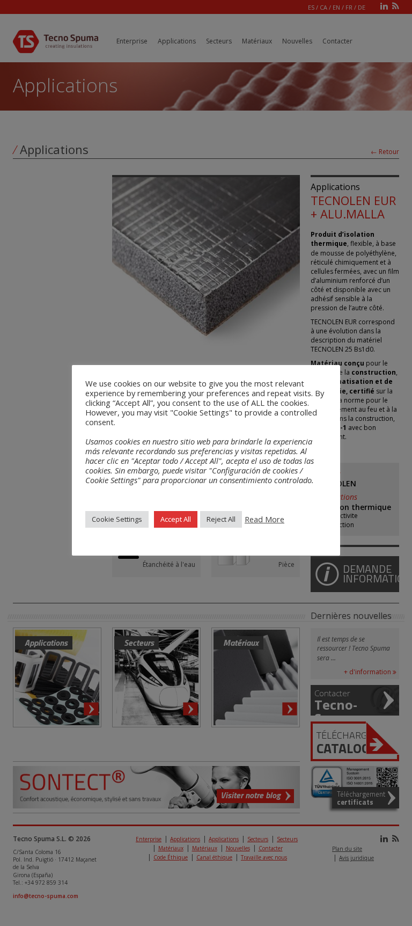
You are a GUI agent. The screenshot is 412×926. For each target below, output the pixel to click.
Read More (264, 519)
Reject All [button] (221, 519)
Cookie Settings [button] (117, 519)
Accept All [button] (175, 519)
